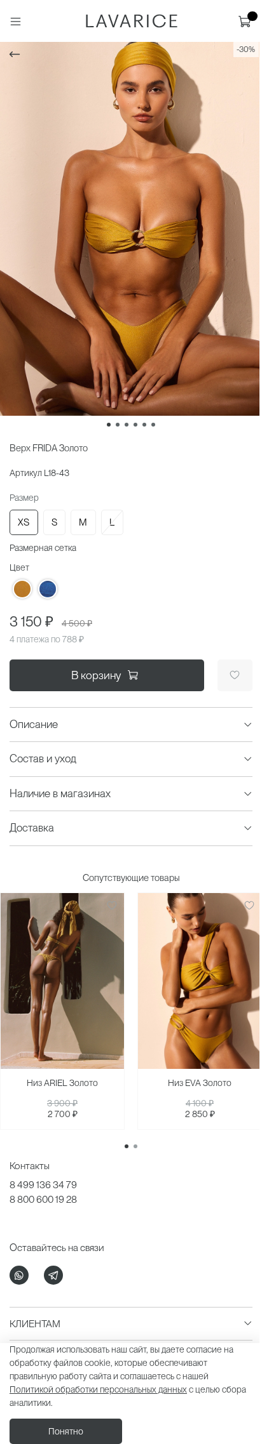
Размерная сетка (43, 548)
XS (23, 522)
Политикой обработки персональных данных (98, 1389)
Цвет (19, 567)
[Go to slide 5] (144, 425)
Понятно (65, 1431)
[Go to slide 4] (135, 425)
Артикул (26, 473)
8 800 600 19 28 (43, 1199)
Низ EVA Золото (199, 1083)
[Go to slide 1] (109, 425)
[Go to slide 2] (118, 425)
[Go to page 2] (135, 1146)
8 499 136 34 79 (43, 1185)
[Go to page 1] (126, 1146)
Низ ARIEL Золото (62, 1083)
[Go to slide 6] (153, 425)
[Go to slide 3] (126, 425)
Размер (24, 498)
